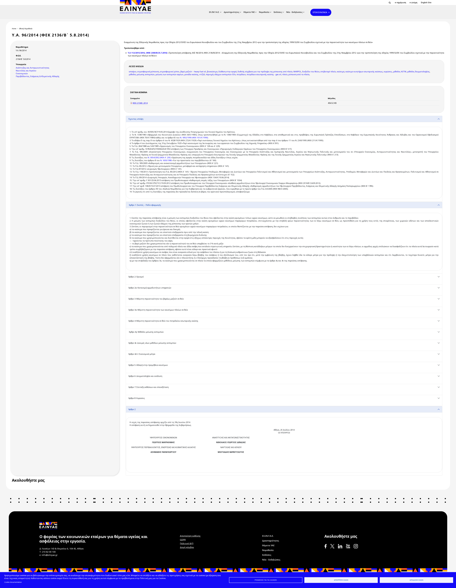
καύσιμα (340, 71)
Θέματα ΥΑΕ (249, 12)
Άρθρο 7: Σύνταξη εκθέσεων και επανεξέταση (148, 387)
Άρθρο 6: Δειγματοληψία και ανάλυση (145, 376)
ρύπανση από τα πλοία (298, 74)
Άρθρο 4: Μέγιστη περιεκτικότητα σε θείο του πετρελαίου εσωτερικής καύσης (163, 321)
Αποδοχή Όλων (416, 580)
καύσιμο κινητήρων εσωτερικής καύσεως (364, 71)
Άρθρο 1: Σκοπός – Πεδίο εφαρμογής (144, 205)
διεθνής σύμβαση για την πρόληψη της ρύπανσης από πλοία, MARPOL (269, 71)
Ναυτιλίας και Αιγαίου (26, 70)
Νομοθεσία (264, 12)
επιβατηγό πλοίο (328, 71)
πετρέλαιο (241, 74)
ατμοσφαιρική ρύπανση (148, 71)
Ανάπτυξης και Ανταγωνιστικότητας (32, 67)
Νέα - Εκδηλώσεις (294, 12)
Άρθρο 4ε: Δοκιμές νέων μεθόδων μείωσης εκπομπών (152, 343)
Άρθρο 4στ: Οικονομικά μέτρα (141, 354)
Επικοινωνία (320, 12)
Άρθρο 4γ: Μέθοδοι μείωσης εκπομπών (146, 332)
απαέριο (132, 71)
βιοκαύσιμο (212, 71)
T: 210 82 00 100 (47, 551)
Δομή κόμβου (187, 547)
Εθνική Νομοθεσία (25, 28)
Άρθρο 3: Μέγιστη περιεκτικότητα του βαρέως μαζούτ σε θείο (156, 299)
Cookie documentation (13, 582)
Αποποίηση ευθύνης (190, 535)
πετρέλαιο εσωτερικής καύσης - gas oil (264, 74)
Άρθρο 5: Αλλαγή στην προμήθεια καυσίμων (148, 365)
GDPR (183, 539)
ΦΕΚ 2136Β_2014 (140, 103)
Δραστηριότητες (231, 12)
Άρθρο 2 (131, 409)
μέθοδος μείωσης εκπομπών (141, 74)
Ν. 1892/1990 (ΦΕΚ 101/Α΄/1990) (194, 137)
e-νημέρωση (400, 2)
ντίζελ (202, 74)
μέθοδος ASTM (399, 71)
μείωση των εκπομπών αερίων (169, 74)
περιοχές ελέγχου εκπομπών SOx (221, 74)
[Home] (136, 6)
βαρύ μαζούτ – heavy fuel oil (193, 71)
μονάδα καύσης (191, 74)
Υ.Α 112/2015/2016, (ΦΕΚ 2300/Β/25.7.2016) (148, 53)
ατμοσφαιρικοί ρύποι (169, 71)
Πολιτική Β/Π (186, 543)
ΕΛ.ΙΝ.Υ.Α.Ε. (214, 12)
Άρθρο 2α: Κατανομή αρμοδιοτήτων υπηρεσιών (149, 287)
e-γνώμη (413, 2)
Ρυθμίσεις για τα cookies (266, 580)
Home (14, 28)
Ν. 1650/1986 (166, 160)
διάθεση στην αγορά (227, 71)
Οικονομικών (22, 73)
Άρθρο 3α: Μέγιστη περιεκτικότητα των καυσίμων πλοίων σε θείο (158, 310)
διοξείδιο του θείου (311, 71)
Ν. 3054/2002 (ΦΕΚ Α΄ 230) (159, 157)
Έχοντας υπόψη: (135, 119)
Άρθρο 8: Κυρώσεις (136, 398)
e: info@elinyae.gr (48, 555)
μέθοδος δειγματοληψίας (418, 71)
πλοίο (284, 74)
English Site (426, 2)
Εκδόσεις (278, 12)
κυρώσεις (388, 71)
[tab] (284, 159)
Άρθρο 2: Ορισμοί (136, 276)
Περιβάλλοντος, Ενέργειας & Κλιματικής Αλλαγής (37, 76)
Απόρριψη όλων (341, 580)
